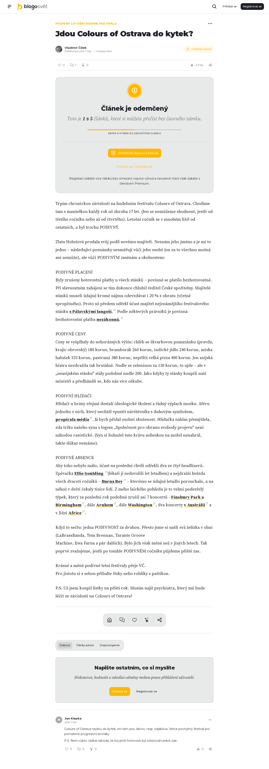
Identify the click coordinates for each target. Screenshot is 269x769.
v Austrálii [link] (194, 505)
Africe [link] (75, 513)
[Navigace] (9, 6)
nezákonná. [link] (108, 319)
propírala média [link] (72, 419)
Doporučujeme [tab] (110, 645)
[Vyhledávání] (214, 6)
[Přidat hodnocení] (134, 619)
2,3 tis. (199, 65)
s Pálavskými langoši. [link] (91, 311)
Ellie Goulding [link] (89, 473)
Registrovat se (252, 6)
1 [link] (75, 65)
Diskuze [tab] (65, 645)
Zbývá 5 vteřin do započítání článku (134, 133)
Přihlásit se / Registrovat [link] (135, 167)
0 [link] (83, 749)
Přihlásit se (230, 6)
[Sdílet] (210, 65)
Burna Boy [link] (112, 481)
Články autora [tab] (85, 645)
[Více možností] (210, 23)
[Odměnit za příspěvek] (146, 619)
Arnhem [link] (104, 505)
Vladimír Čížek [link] (76, 47)
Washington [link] (140, 505)
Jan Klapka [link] (73, 718)
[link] (32, 6)
